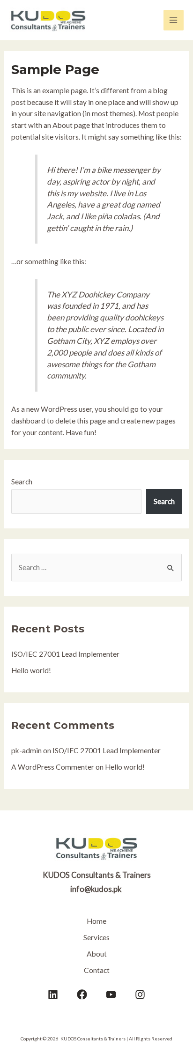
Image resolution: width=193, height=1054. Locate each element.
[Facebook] (82, 994)
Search (21, 481)
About (97, 954)
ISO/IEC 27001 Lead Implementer (65, 654)
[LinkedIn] (53, 994)
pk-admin (26, 750)
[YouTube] (111, 994)
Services (96, 937)
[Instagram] (140, 994)
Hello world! (31, 670)
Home (96, 921)
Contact (97, 970)
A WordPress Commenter (52, 767)
